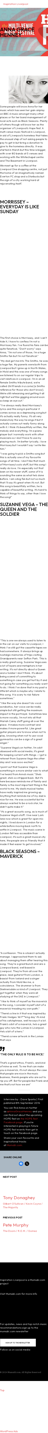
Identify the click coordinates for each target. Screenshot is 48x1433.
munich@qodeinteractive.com (17, 1417)
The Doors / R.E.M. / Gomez (20, 1230)
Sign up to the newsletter (18, 1343)
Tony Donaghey (19, 1197)
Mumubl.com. (15, 1145)
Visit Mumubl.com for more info (18, 1293)
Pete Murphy (16, 1225)
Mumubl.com (14, 1372)
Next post (10, 1176)
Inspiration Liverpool (15, 3)
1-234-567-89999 (15, 1422)
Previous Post (13, 1217)
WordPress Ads (9, 1431)
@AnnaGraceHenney (19, 1111)
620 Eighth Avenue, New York (17, 1426)
